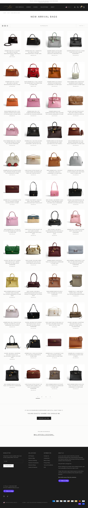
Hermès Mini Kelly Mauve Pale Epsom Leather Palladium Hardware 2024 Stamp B (12, 324)
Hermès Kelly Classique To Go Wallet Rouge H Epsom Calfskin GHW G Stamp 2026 (54, 355)
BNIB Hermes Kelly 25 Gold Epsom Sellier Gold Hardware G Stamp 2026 (54, 172)
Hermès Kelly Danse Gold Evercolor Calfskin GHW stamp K (75, 355)
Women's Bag (31, 458)
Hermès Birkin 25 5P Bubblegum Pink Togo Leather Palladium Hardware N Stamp (54, 113)
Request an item (44, 418)
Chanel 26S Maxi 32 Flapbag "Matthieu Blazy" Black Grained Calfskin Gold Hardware (33, 324)
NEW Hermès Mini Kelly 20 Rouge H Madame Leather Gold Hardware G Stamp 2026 (75, 142)
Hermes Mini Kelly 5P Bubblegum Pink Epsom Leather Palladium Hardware (33, 113)
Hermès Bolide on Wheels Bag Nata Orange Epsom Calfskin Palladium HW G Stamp (12, 172)
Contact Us (46, 456)
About (53, 7)
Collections (44, 7)
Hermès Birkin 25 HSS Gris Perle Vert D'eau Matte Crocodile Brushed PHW (54, 52)
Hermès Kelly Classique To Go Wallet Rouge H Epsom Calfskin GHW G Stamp (12, 201)
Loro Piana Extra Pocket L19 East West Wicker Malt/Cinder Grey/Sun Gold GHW (33, 231)
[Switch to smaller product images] (5, 26)
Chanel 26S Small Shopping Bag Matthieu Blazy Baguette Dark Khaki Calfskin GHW (76, 324)
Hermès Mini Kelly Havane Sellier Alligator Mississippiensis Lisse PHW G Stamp (12, 53)
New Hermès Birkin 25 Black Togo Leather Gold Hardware (12, 385)
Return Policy (47, 460)
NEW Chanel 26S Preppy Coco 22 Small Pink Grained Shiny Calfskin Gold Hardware (54, 201)
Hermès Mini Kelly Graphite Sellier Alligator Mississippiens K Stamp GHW (33, 52)
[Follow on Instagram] (4, 496)
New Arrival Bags (15, 12)
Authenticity (46, 458)
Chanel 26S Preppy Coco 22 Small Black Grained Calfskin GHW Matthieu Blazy (33, 201)
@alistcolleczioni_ (44, 435)
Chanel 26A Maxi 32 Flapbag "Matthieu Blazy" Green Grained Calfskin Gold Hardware (12, 262)
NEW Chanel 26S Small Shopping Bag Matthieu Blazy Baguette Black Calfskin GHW (54, 231)
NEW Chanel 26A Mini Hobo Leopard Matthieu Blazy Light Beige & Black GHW (33, 262)
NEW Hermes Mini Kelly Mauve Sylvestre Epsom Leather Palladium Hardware (12, 142)
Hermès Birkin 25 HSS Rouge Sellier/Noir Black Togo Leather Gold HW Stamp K (55, 142)
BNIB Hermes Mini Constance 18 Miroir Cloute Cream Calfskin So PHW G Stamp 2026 (75, 83)
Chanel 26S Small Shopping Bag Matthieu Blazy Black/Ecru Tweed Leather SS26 (12, 355)
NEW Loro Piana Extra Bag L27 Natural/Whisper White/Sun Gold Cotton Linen (54, 324)
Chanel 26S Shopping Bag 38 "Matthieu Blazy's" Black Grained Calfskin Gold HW (76, 201)
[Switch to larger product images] (2, 26)
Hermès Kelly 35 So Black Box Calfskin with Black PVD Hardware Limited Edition (33, 142)
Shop (8, 12)
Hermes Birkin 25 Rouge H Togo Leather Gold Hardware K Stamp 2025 (54, 262)
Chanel (35, 7)
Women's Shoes (32, 465)
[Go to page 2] (50, 396)
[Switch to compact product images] (7, 26)
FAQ (45, 467)
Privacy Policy (47, 462)
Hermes (28, 7)
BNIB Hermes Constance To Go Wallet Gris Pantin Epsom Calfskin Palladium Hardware (75, 262)
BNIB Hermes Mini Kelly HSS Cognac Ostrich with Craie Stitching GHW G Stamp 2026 (12, 113)
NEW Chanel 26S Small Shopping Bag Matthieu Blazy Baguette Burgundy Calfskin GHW (33, 293)
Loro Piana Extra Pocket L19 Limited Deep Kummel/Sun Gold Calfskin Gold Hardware (33, 386)
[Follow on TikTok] (7, 496)
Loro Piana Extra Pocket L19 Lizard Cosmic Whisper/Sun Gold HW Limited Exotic (33, 172)
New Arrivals (20, 7)
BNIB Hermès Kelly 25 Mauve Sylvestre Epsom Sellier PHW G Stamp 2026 (12, 231)
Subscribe (8, 465)
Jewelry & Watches (32, 467)
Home (4, 12)
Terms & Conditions (48, 465)
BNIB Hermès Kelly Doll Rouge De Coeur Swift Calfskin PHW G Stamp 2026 (33, 83)
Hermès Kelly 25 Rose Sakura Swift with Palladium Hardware (75, 231)
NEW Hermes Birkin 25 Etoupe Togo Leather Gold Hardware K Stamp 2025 (54, 386)
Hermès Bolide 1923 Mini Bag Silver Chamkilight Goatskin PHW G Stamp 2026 (75, 172)
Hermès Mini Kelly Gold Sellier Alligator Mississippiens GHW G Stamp (12, 83)
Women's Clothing (32, 460)
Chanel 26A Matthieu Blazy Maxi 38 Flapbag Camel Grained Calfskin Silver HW (76, 113)
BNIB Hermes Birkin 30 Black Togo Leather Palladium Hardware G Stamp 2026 (76, 386)
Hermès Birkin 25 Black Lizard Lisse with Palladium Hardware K (76, 52)
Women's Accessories (33, 462)
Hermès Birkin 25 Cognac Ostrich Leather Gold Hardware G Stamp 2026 (54, 83)
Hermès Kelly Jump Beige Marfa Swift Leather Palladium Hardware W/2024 (75, 293)
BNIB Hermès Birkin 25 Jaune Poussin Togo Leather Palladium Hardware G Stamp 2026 (12, 293)
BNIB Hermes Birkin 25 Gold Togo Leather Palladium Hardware (54, 293)
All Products (31, 456)
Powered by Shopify (42, 502)
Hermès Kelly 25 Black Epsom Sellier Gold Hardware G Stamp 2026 (33, 355)
